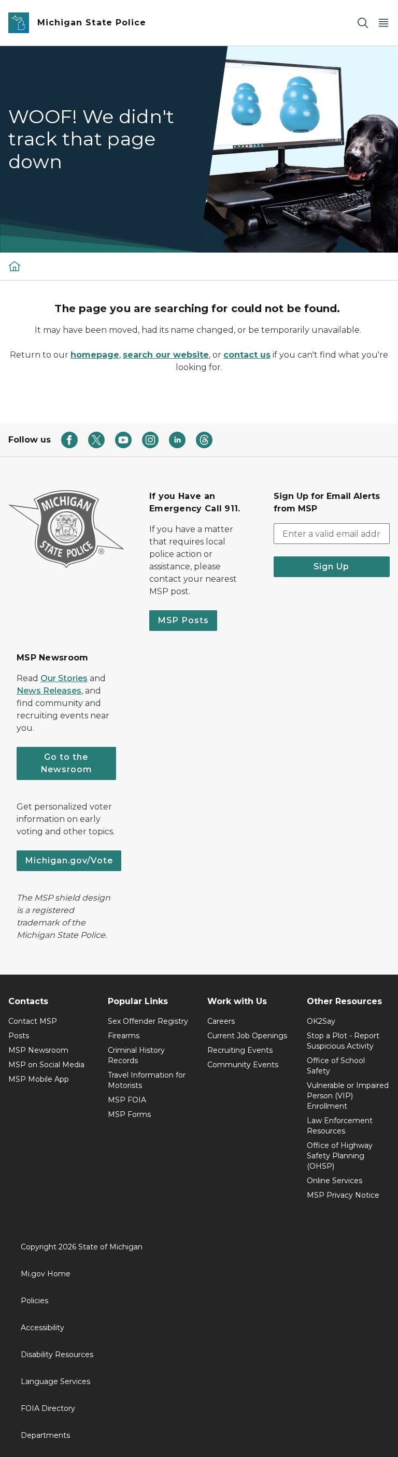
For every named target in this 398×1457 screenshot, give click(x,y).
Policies (34, 1300)
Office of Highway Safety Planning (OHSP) (340, 1156)
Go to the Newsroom (66, 763)
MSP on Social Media (46, 1064)
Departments (45, 1435)
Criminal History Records (136, 1055)
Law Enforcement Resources (340, 1126)
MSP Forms (129, 1114)
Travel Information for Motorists (147, 1080)
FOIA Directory (48, 1408)
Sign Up (331, 566)
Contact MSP (32, 1021)
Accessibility (42, 1327)
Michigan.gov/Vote (69, 860)
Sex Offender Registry (148, 1021)
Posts (18, 1035)
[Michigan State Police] (14, 266)
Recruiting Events (240, 1050)
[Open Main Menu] (383, 23)
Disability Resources (57, 1354)
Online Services (334, 1180)
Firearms (123, 1035)
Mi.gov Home (45, 1273)
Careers (221, 1021)
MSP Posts (183, 620)
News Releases (49, 691)
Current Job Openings (247, 1035)
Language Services (55, 1381)
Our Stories (64, 678)
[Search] (363, 23)
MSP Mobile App (38, 1079)
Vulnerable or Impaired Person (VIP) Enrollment (348, 1096)
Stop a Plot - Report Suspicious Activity (343, 1041)
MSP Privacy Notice (343, 1195)
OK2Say (321, 1021)
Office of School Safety (336, 1066)
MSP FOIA (127, 1100)
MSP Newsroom (38, 1050)
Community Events (242, 1064)
